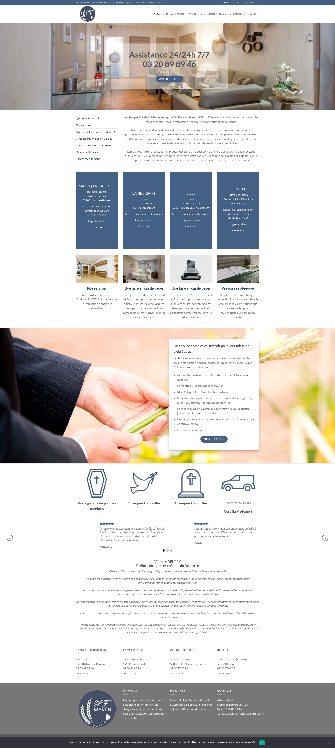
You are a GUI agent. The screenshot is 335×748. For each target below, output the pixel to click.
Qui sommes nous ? (87, 118)
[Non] (330, 743)
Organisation (175, 14)
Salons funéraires (245, 14)
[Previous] (10, 537)
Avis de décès (82, 2)
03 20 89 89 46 (233, 709)
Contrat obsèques (219, 14)
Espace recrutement (88, 158)
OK (262, 742)
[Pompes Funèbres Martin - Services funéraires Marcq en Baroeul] (93, 14)
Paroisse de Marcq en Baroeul (93, 145)
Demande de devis (102, 2)
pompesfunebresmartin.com (246, 713)
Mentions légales (124, 2)
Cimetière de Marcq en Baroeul (94, 138)
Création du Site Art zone (149, 2)
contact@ (223, 713)
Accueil (159, 14)
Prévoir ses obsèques (238, 288)
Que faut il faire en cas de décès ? (95, 132)
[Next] (325, 537)
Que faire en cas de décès (143, 288)
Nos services (83, 125)
